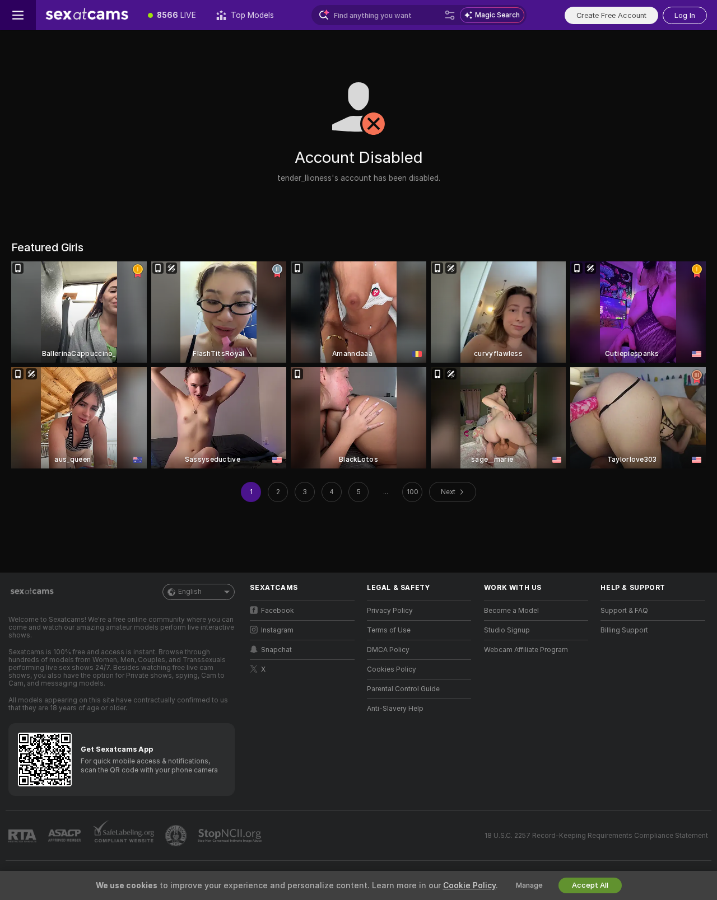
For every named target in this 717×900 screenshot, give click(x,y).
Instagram (277, 630)
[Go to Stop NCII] (231, 835)
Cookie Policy (469, 885)
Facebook (277, 611)
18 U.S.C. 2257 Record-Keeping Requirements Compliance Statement (596, 836)
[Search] (450, 15)
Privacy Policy (390, 611)
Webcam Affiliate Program (526, 650)
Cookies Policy (391, 669)
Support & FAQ (624, 611)
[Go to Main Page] (87, 15)
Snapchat (276, 650)
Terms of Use (389, 630)
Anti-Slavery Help (395, 708)
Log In (684, 15)
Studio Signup (507, 630)
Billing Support (624, 630)
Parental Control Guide (403, 689)
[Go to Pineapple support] (177, 835)
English (190, 592)
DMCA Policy (388, 650)
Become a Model (511, 611)
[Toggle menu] (18, 15)
